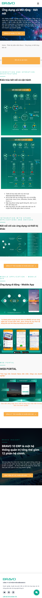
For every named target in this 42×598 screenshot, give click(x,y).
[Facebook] (8, 592)
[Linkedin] (13, 592)
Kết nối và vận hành (21, 60)
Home (4, 45)
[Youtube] (4, 592)
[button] (0, 60)
